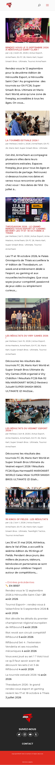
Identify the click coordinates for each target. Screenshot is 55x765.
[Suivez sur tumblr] (36, 734)
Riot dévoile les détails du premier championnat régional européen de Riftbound (26, 623)
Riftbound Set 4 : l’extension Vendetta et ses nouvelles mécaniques (23, 647)
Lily (11, 53)
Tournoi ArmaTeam (37, 61)
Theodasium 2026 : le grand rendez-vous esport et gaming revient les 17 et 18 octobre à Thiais (25, 229)
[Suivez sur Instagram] (24, 734)
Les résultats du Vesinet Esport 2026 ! (26, 429)
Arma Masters (12, 345)
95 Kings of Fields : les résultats (26, 519)
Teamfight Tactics (36, 531)
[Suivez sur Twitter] (19, 734)
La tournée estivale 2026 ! (22, 140)
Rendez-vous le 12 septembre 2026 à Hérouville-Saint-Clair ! (27, 48)
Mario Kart (31, 57)
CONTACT (27, 744)
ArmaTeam (10, 57)
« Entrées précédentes (19, 582)
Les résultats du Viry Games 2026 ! (26, 337)
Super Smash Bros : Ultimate (33, 148)
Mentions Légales (27, 762)
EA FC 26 (21, 57)
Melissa (13, 144)
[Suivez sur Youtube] (30, 734)
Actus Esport (36, 53)
